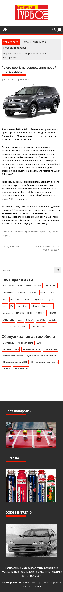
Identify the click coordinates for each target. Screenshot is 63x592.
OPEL (29, 312)
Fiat (52, 292)
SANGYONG (8, 319)
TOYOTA (7, 326)
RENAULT (53, 312)
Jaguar (50, 299)
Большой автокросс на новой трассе (47, 247)
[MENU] (59, 29)
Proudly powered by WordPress (19, 582)
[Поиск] (58, 270)
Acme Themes (33, 586)
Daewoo (20, 292)
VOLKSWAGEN (21, 326)
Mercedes (47, 306)
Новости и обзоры (13, 231)
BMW (28, 285)
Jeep (5, 306)
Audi (20, 285)
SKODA (29, 319)
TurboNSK (25, 79)
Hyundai (39, 299)
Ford (5, 299)
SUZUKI (52, 319)
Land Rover (23, 306)
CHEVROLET (51, 285)
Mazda (35, 306)
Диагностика (50, 349)
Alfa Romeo (8, 285)
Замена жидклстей (13, 355)
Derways (32, 292)
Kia (12, 306)
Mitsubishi (33, 231)
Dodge (43, 292)
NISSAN (20, 312)
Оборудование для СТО (15, 362)
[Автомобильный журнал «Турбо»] (4, 29)
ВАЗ (44, 326)
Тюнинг (6, 368)
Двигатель (8, 343)
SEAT (20, 319)
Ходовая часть (26, 343)
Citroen (37, 285)
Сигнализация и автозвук (44, 362)
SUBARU (41, 319)
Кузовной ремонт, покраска (41, 355)
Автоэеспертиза (31, 349)
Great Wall (15, 299)
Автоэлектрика (11, 349)
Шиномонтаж (21, 368)
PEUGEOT (41, 312)
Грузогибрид (13, 246)
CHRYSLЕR (8, 292)
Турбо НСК (44, 231)
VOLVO (35, 326)
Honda (28, 299)
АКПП (40, 343)
